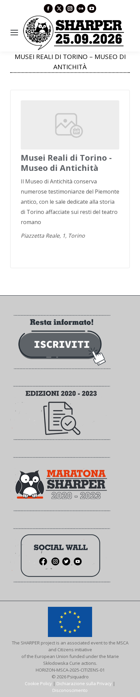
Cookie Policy (38, 683)
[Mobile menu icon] (14, 32)
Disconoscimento (70, 690)
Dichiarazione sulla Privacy (84, 683)
